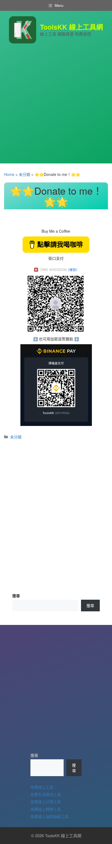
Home (9, 174)
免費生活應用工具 (45, 794)
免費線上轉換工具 (45, 809)
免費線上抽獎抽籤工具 (49, 816)
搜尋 (16, 595)
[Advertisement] (56, 107)
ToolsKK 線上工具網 (71, 27)
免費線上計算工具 (45, 801)
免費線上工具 (41, 787)
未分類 (24, 174)
